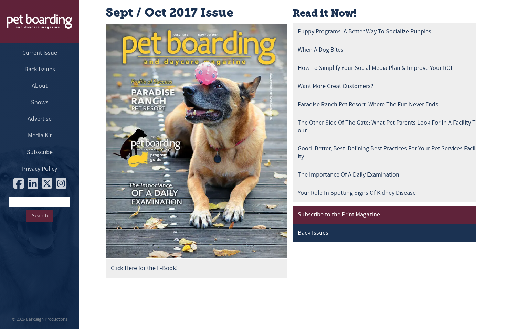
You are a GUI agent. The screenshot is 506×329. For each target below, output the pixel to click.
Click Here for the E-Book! (144, 268)
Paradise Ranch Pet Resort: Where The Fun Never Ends (368, 104)
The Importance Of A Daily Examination (348, 175)
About (40, 86)
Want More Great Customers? (335, 86)
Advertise (40, 119)
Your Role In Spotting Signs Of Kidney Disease (357, 193)
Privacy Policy (39, 169)
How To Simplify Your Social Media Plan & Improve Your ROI (375, 68)
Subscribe (40, 152)
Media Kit (40, 135)
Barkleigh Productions (46, 319)
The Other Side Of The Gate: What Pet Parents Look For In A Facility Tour (387, 127)
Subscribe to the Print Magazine (339, 215)
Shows (40, 102)
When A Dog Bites (321, 50)
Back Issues (39, 69)
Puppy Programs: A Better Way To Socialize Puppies (364, 31)
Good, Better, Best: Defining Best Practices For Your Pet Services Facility (387, 152)
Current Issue (39, 53)
